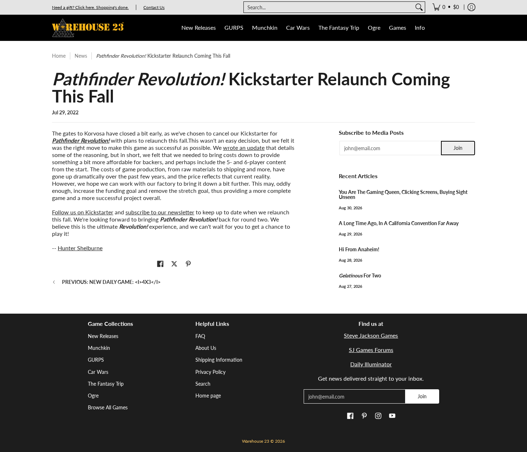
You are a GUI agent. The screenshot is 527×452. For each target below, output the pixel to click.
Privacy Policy (210, 372)
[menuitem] (445, 7)
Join (458, 148)
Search (202, 384)
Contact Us (154, 7)
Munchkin (99, 348)
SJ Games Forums (371, 349)
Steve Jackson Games (371, 335)
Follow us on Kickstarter (82, 212)
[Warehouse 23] (88, 28)
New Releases (103, 336)
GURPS (96, 360)
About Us (205, 348)
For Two (360, 275)
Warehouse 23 (255, 441)
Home (59, 56)
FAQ (200, 336)
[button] (160, 264)
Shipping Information (218, 360)
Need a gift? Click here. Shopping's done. (90, 7)
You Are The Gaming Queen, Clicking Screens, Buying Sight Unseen (403, 194)
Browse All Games (108, 407)
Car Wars (98, 372)
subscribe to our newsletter (159, 212)
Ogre (93, 395)
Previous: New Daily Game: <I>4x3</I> (111, 282)
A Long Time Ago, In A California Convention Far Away (399, 223)
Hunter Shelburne (80, 247)
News (81, 56)
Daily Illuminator (371, 364)
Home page (208, 395)
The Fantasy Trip (106, 384)
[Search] (419, 7)
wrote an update (244, 147)
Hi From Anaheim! (359, 249)
